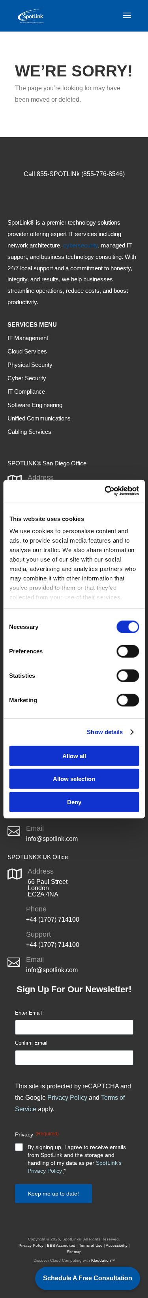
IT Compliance (26, 391)
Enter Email (28, 1013)
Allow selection (74, 778)
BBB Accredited (61, 1245)
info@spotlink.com (52, 838)
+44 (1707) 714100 (52, 919)
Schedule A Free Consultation (87, 1278)
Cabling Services (29, 431)
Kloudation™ (103, 1260)
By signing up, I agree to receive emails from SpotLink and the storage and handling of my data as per (77, 1159)
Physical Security (29, 364)
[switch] (127, 651)
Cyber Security (26, 378)
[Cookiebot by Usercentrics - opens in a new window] (105, 491)
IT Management (27, 338)
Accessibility (116, 1245)
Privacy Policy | (32, 1245)
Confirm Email (31, 1043)
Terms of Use (91, 1245)
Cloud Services (27, 351)
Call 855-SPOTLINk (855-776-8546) (74, 174)
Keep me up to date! (53, 1193)
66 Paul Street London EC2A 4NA (47, 888)
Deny (74, 801)
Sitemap (74, 1252)
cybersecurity (80, 245)
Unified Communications (39, 418)
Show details (105, 732)
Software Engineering (34, 405)
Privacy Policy (67, 1097)
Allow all (74, 755)
